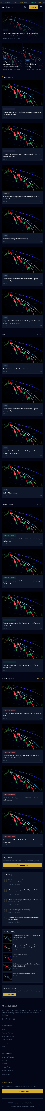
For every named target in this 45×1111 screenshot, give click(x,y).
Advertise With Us (8, 1057)
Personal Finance (7, 1033)
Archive (4, 1060)
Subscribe (24, 865)
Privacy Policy (6, 1067)
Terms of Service (7, 1070)
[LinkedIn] (14, 1019)
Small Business (7, 1040)
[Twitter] (6, 1019)
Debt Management (8, 1036)
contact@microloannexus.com (23, 1107)
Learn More (9, 995)
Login (33, 7)
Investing (5, 1043)
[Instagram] (10, 1019)
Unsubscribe (6, 1075)
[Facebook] (3, 1019)
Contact (4, 1064)
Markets (4, 1046)
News (3, 1030)
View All (39, 334)
